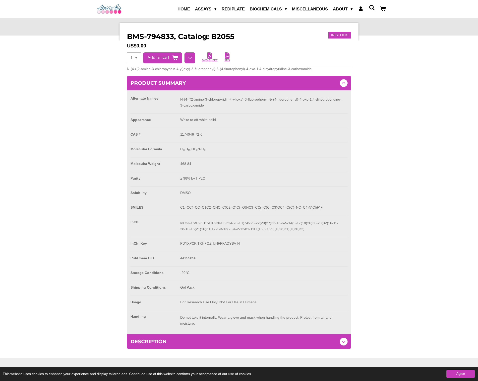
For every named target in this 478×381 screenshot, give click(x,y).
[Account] (360, 9)
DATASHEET (210, 60)
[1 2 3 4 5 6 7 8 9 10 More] (134, 57)
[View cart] (382, 9)
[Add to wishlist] (189, 57)
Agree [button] (460, 374)
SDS (227, 60)
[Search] (371, 8)
